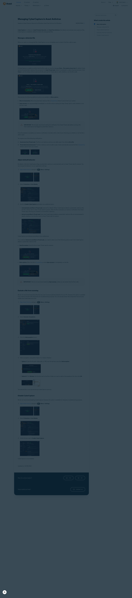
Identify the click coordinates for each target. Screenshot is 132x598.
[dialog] (66, 299)
